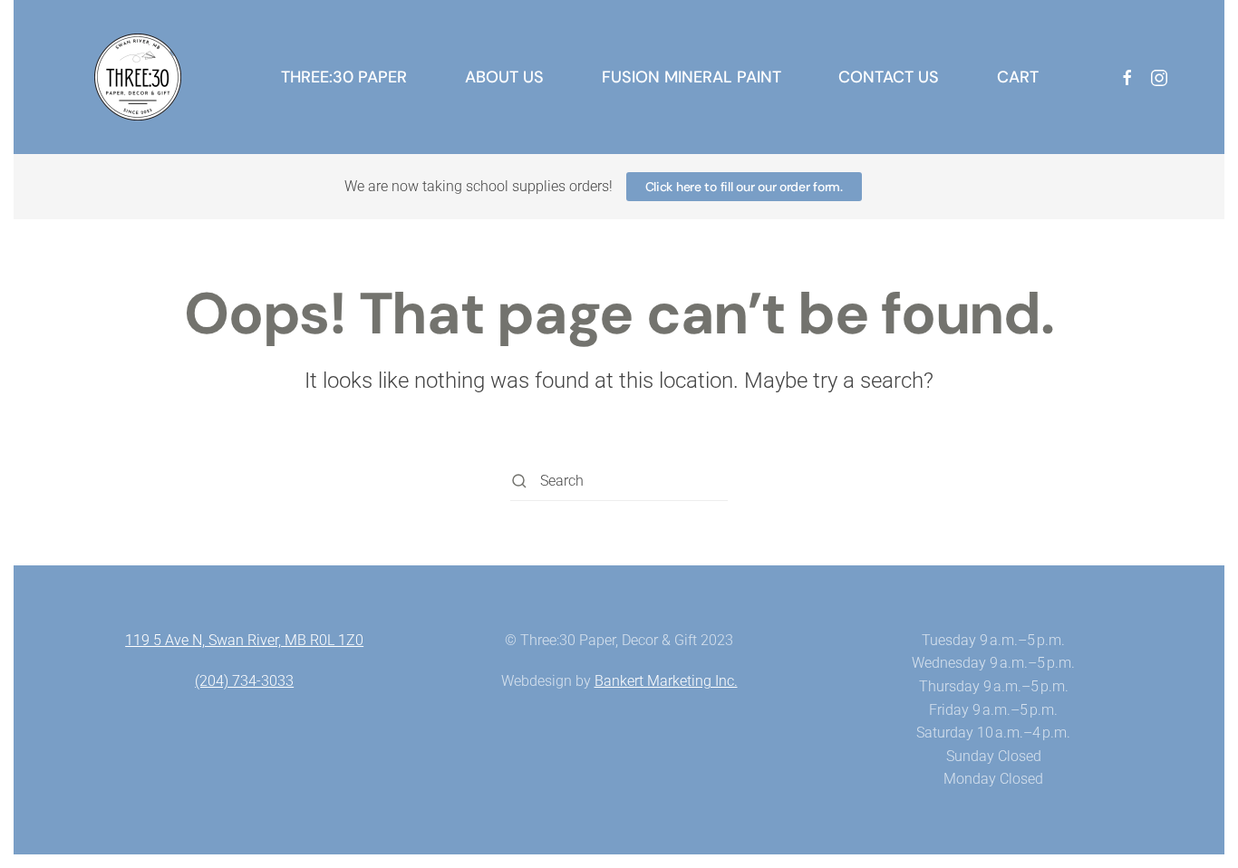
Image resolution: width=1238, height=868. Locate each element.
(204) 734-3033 (244, 681)
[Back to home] (138, 77)
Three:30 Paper (344, 77)
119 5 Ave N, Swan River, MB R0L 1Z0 (244, 640)
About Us (504, 77)
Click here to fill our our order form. (744, 186)
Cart (1018, 77)
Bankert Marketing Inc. (666, 681)
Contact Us (888, 77)
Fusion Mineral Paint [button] (691, 77)
